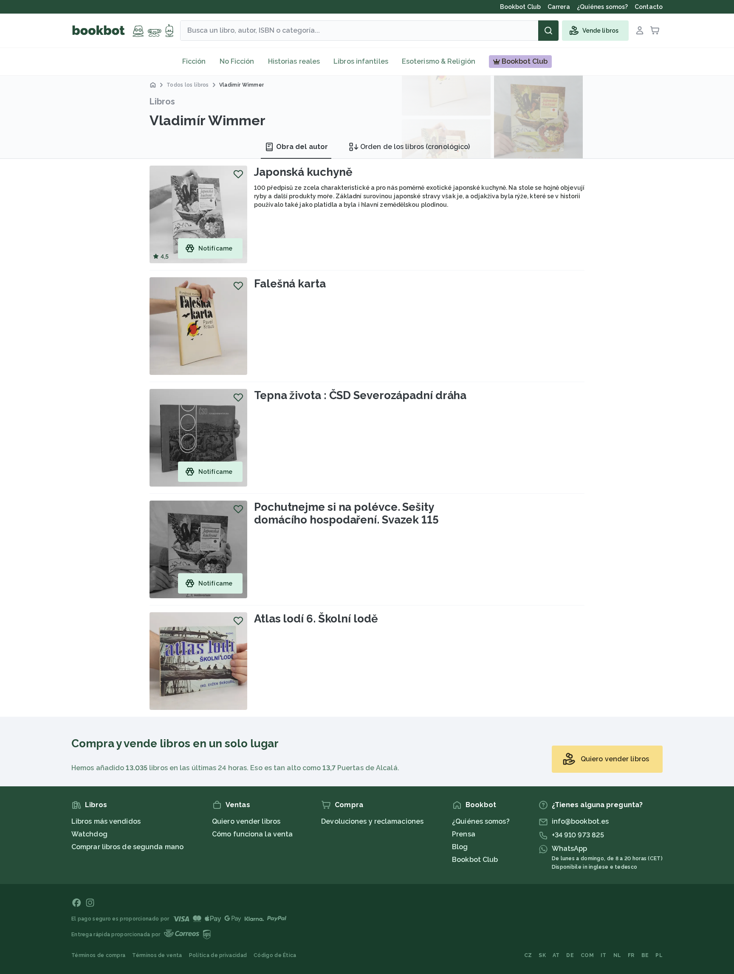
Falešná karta (290, 283)
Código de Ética (275, 955)
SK (542, 955)
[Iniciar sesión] (639, 30)
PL (659, 955)
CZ (528, 955)
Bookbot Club (475, 860)
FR (631, 955)
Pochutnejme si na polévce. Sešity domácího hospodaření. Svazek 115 (346, 513)
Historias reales (294, 61)
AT (556, 955)
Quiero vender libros (246, 821)
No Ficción (237, 61)
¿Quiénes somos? (481, 821)
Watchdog (89, 834)
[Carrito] (655, 30)
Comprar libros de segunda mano (127, 847)
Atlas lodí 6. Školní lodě (316, 618)
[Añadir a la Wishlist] (238, 174)
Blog (460, 847)
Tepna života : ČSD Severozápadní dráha (360, 395)
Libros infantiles (360, 61)
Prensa (463, 834)
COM (587, 955)
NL (617, 955)
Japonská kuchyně (303, 172)
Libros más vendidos (106, 821)
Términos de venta (157, 955)
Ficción (194, 61)
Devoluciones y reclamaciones (372, 821)
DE (570, 955)
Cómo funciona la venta (252, 834)
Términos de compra (98, 955)
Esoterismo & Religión (438, 61)
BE (645, 955)
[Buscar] (548, 30)
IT (604, 955)
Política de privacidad (218, 955)
